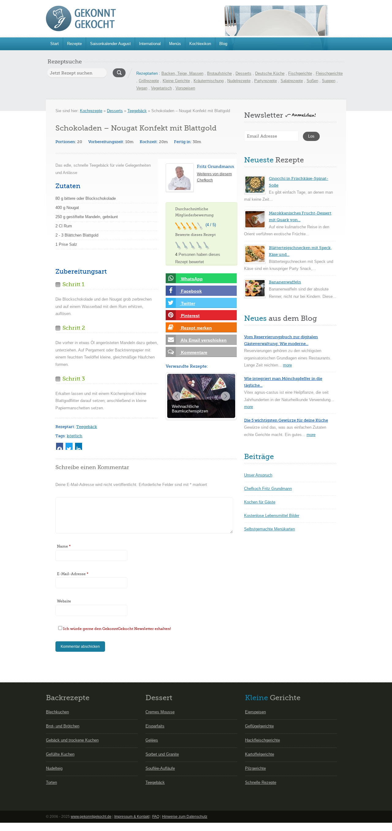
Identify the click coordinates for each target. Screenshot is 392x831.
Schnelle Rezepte (260, 782)
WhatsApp (191, 278)
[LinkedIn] (78, 446)
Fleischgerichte (329, 73)
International (150, 43)
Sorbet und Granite (162, 754)
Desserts (243, 73)
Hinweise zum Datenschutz (184, 816)
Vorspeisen (185, 88)
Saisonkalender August (110, 43)
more (287, 365)
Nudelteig (54, 768)
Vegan (141, 88)
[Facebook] (59, 446)
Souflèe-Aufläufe (160, 768)
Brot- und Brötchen (62, 726)
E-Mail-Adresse (73, 574)
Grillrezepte (149, 80)
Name (64, 546)
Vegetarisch (161, 88)
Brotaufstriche (219, 73)
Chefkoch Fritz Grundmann (268, 488)
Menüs (175, 43)
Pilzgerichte (255, 768)
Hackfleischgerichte (262, 740)
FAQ (155, 816)
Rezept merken (196, 327)
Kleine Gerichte (176, 80)
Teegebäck (137, 110)
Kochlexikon (200, 43)
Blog (223, 43)
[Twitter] (69, 446)
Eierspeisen (255, 712)
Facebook (191, 291)
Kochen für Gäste (259, 502)
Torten (51, 782)
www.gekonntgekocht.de (91, 816)
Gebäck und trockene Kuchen (72, 740)
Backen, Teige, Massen (182, 73)
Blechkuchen (57, 712)
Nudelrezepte (239, 80)
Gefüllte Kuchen (60, 754)
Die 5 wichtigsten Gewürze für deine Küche (286, 420)
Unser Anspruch (258, 475)
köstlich (74, 436)
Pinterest (190, 315)
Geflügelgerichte (259, 726)
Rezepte (74, 43)
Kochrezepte (91, 110)
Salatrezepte (292, 80)
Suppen (328, 80)
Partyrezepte (265, 80)
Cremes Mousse (160, 712)
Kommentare (193, 352)
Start (54, 43)
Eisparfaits (154, 726)
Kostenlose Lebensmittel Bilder (271, 515)
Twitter (187, 303)
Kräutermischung (209, 80)
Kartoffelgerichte (259, 754)
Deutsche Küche (270, 73)
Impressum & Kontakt (131, 816)
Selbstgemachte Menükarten (269, 529)
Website (64, 601)
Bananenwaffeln (285, 282)
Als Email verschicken (203, 340)
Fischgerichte (300, 73)
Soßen (312, 80)
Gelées (151, 740)
